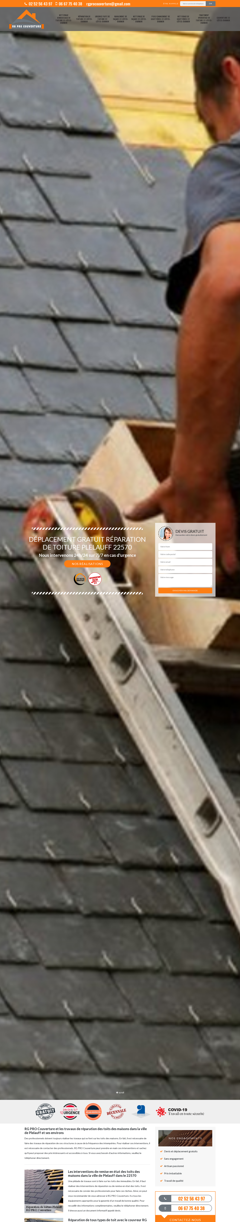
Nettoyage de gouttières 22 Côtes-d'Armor (183, 19)
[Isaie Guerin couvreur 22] (26, 19)
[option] (120, 611)
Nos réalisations (87, 564)
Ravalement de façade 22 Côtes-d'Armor (120, 19)
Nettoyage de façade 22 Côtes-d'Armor (138, 19)
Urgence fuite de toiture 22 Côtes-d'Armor (102, 19)
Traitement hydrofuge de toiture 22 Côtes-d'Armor (204, 19)
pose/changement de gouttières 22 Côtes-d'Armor (160, 19)
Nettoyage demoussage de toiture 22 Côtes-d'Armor (64, 19)
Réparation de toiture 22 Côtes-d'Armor (84, 19)
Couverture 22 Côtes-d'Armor (223, 19)
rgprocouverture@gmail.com (107, 4)
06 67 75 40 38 (70, 4)
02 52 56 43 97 (40, 4)
